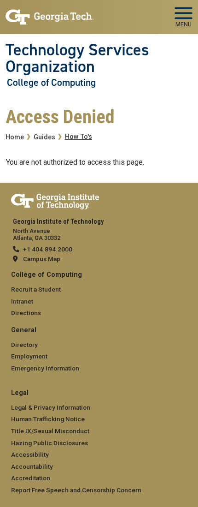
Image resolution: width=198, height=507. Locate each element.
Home (15, 137)
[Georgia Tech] (55, 199)
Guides (44, 137)
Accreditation (30, 478)
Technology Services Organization (77, 58)
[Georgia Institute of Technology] (49, 13)
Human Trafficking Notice (48, 419)
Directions (26, 312)
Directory (24, 344)
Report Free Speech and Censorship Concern (76, 490)
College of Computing (51, 82)
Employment (29, 356)
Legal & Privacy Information (50, 407)
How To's (78, 137)
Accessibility (30, 454)
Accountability (32, 466)
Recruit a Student (36, 289)
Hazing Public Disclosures (49, 443)
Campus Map (41, 258)
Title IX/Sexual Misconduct (50, 431)
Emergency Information (45, 368)
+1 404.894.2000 (47, 249)
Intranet (22, 301)
